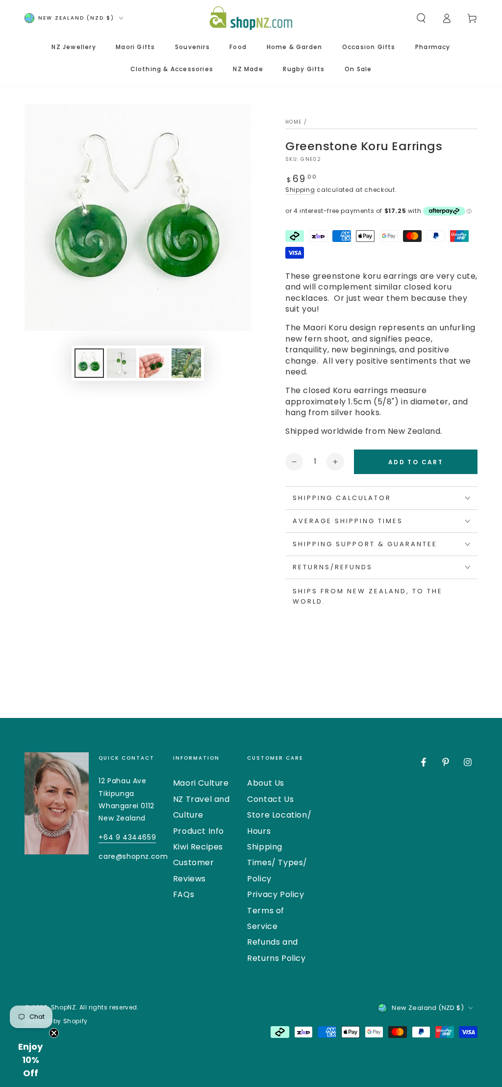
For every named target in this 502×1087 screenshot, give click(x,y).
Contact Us (270, 799)
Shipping (300, 190)
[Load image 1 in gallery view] (89, 363)
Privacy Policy (275, 894)
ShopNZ (63, 1007)
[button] (421, 18)
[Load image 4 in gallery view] (186, 363)
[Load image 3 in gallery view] (154, 363)
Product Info (198, 831)
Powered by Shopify (56, 1021)
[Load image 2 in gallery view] (121, 363)
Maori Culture (201, 783)
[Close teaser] (54, 1033)
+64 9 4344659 (127, 837)
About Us (265, 783)
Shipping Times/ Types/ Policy (277, 862)
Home (293, 122)
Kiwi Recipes (198, 846)
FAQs (183, 894)
